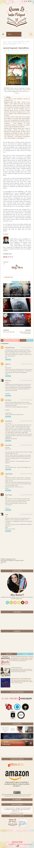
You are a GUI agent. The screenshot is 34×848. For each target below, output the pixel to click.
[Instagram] (15, 602)
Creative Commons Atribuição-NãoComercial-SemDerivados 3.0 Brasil (18, 795)
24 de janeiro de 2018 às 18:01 (26, 494)
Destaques (14, 41)
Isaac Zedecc (8, 445)
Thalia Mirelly (9, 474)
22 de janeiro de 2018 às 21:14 (26, 347)
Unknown (7, 364)
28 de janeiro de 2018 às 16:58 (26, 514)
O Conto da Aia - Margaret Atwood (13, 309)
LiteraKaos (8, 400)
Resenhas (19, 43)
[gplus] (31, 1)
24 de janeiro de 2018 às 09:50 (26, 473)
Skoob (27, 91)
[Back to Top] (21, 842)
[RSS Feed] (19, 602)
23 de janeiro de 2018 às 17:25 (26, 420)
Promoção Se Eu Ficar (16, 667)
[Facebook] (7, 602)
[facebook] (22, 1)
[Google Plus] (11, 602)
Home (4, 41)
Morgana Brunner (10, 347)
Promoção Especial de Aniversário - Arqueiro (22, 656)
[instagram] (29, 1)
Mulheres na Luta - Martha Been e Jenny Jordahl (16, 294)
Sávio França (8, 495)
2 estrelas (9, 41)
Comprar (16, 93)
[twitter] (24, 1)
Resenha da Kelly (12, 43)
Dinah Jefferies (21, 41)
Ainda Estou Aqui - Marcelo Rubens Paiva (21, 678)
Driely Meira (8, 421)
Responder (8, 359)
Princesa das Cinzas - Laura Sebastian (14, 324)
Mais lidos (9, 654)
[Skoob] (22, 602)
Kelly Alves (8, 380)
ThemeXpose (4, 844)
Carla (6, 514)
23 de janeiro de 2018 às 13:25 (26, 399)
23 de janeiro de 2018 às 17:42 (26, 445)
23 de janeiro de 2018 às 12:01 (26, 363)
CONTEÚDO (25, 654)
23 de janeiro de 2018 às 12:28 (26, 380)
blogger (23, 340)
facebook (29, 340)
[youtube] (26, 1)
